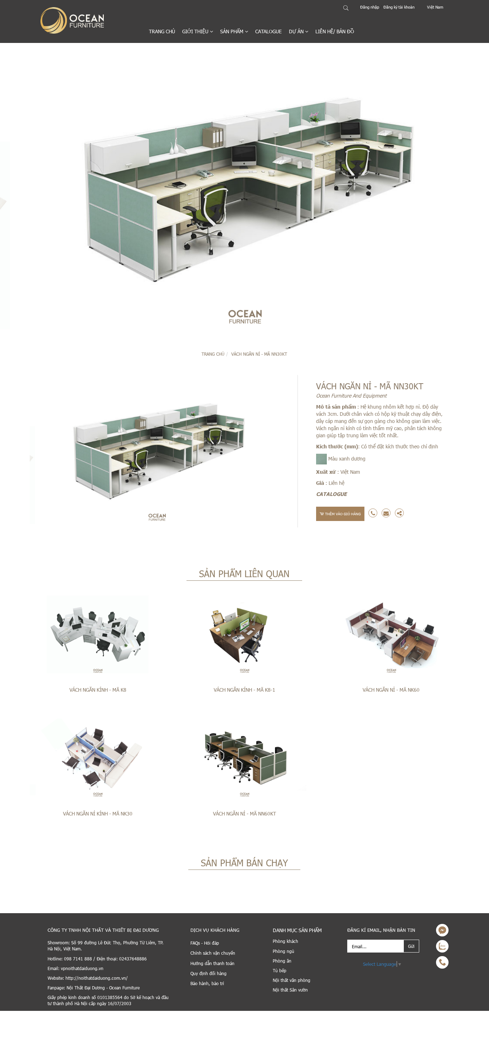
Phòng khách (285, 941)
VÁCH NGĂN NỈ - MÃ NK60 (391, 689)
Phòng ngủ (283, 951)
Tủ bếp (279, 970)
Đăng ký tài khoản (399, 7)
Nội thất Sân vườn (290, 990)
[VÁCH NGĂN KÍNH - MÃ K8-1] (244, 636)
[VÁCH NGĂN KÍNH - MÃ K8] (98, 636)
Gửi (411, 946)
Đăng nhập (370, 7)
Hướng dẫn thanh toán (212, 963)
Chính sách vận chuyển (212, 953)
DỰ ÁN (297, 31)
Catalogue (268, 31)
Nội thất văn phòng (291, 980)
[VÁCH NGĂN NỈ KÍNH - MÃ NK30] (98, 759)
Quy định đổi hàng (208, 973)
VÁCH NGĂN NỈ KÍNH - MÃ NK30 (97, 813)
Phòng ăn (282, 961)
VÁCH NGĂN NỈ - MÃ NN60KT (244, 813)
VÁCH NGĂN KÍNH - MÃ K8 (97, 689)
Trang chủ (162, 31)
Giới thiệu (196, 31)
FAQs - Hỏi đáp (204, 943)
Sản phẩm (232, 31)
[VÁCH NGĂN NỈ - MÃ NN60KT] (244, 759)
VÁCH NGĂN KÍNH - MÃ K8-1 (244, 689)
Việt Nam (435, 7)
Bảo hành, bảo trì (207, 983)
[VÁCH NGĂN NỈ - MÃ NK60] (391, 636)
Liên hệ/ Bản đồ (334, 31)
